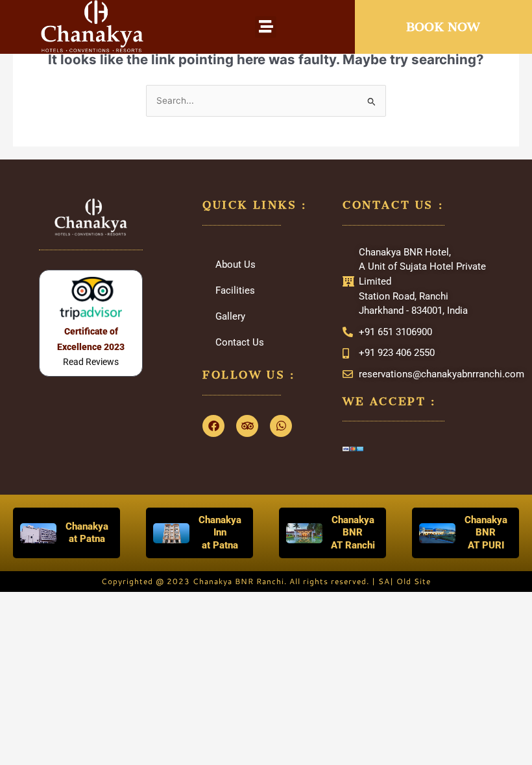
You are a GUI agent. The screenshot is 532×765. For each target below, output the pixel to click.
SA (384, 581)
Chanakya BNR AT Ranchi (353, 532)
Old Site (413, 581)
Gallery (230, 316)
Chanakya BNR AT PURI (486, 532)
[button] (265, 27)
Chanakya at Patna (87, 533)
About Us (235, 264)
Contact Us (239, 342)
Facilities (235, 290)
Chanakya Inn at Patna (220, 532)
